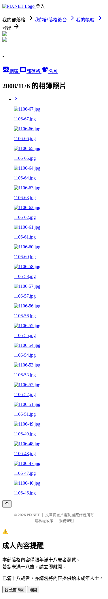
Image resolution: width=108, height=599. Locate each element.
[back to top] (7, 504)
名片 (53, 71)
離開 (33, 590)
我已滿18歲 (14, 590)
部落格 (33, 71)
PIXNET (33, 515)
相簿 (14, 71)
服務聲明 (66, 521)
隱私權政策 (44, 521)
